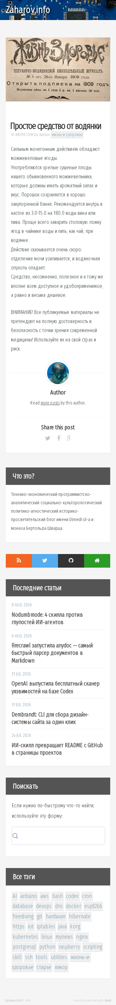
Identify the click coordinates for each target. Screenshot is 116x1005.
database (23, 906)
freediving (23, 916)
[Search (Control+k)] (58, 836)
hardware (56, 916)
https (19, 926)
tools (42, 957)
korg (75, 926)
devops (44, 906)
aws (44, 896)
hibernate (80, 916)
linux (46, 936)
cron (87, 896)
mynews (64, 936)
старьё (44, 967)
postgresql (24, 946)
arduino (28, 896)
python (47, 946)
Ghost (108, 1000)
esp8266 (93, 906)
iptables (46, 926)
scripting (92, 946)
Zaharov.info (28, 10)
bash (57, 896)
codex (72, 896)
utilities (59, 957)
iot (31, 926)
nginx (82, 936)
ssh (29, 957)
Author (44, 134)
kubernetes (25, 936)
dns (59, 906)
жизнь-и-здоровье (67, 134)
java (62, 926)
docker (73, 906)
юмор (61, 967)
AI (15, 896)
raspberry (69, 946)
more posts (50, 403)
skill (17, 957)
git (39, 916)
